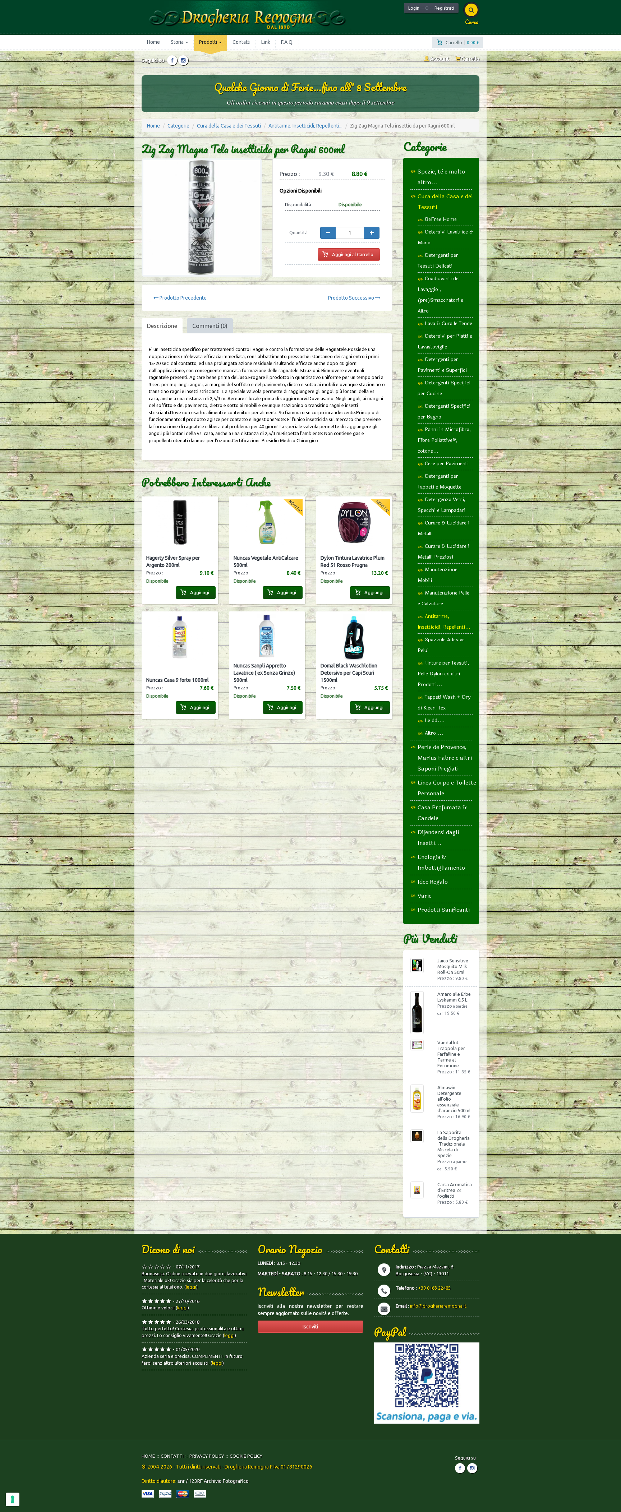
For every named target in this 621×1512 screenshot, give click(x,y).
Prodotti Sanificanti (444, 909)
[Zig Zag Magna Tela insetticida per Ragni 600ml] (202, 217)
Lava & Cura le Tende (448, 323)
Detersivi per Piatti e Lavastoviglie (445, 341)
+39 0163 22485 (434, 1287)
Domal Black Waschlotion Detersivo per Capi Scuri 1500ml (349, 673)
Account (439, 59)
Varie (425, 895)
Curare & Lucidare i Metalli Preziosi (443, 551)
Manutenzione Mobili (437, 575)
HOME (148, 1455)
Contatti (241, 42)
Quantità (298, 232)
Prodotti (208, 42)
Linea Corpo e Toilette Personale (447, 788)
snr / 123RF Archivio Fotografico (213, 1481)
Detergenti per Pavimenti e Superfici (442, 365)
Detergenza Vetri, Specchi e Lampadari (441, 505)
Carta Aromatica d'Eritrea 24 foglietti (454, 1190)
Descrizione (162, 326)
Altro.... (434, 733)
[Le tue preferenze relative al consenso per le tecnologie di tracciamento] (12, 1499)
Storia (178, 42)
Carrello (469, 59)
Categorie (178, 126)
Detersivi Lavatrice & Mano (445, 237)
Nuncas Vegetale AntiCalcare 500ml (266, 561)
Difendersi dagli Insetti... (438, 837)
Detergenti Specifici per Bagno (444, 411)
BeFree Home (441, 219)
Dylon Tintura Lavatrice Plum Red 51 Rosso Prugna (353, 561)
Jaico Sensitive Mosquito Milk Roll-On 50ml (452, 966)
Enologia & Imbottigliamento (441, 862)
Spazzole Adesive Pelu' (441, 645)
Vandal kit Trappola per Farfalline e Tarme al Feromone (451, 1054)
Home (153, 42)
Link (265, 42)
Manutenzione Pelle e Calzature (443, 598)
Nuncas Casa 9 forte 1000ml (177, 680)
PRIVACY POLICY (206, 1455)
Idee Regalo (433, 881)
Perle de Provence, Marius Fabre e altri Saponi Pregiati (445, 758)
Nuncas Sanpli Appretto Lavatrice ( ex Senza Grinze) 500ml (264, 673)
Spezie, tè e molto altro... (441, 177)
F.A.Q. (287, 42)
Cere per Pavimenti (447, 463)
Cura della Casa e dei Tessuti (229, 126)
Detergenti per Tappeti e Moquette (439, 481)
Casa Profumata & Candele (442, 813)
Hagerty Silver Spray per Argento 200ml (173, 561)
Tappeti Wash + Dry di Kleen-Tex (444, 702)
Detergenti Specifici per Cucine (444, 388)
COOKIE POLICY (246, 1455)
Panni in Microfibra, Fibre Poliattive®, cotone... (444, 440)
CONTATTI (172, 1455)
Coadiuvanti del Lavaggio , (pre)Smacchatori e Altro (440, 295)
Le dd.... (435, 720)
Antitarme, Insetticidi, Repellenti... (305, 126)
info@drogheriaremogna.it (438, 1305)
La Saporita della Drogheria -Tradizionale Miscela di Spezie (453, 1144)
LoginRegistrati (431, 8)
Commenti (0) (209, 326)
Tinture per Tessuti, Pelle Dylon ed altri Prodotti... (443, 673)
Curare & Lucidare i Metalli (443, 528)
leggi (191, 1286)
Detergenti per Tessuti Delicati (438, 260)
